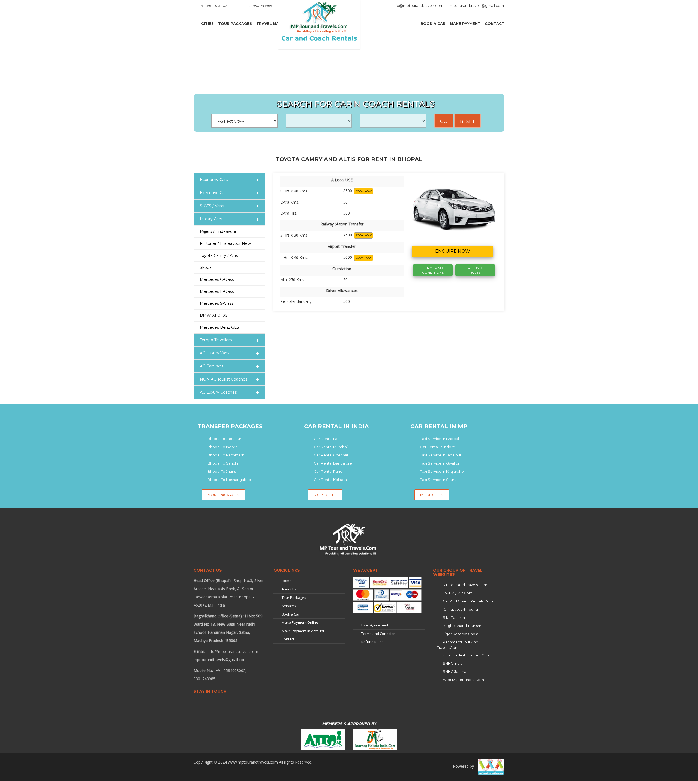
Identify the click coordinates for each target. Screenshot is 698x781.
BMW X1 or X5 (213, 315)
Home (286, 580)
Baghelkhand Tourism (462, 625)
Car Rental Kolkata (330, 479)
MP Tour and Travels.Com (465, 585)
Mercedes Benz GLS (219, 327)
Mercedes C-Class (217, 279)
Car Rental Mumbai (331, 447)
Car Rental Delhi (328, 438)
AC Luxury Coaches (218, 392)
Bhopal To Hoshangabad (229, 479)
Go (443, 121)
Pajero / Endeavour (218, 231)
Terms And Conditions (433, 270)
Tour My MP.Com (458, 593)
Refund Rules (475, 270)
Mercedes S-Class (216, 303)
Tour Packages (235, 23)
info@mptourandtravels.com (418, 5)
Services (289, 605)
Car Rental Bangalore (333, 463)
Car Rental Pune (328, 471)
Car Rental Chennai (331, 455)
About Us (289, 589)
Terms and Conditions (379, 633)
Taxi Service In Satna (438, 479)
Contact (494, 23)
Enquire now (452, 251)
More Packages (223, 495)
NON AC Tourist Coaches (223, 379)
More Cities (325, 495)
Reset (467, 121)
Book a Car (433, 23)
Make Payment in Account (303, 630)
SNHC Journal (455, 671)
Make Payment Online (300, 622)
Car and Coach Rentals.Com (468, 601)
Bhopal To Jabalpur (224, 438)
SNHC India (453, 663)
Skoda (206, 267)
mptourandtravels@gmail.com (477, 5)
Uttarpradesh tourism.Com (466, 655)
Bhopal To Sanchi (222, 463)
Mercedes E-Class (217, 291)
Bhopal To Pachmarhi (226, 455)
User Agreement (374, 625)
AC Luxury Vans (214, 353)
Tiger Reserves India (460, 634)
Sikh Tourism (454, 617)
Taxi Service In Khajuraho (442, 471)
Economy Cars (214, 179)
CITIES (207, 23)
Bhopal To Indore (222, 447)
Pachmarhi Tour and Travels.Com (457, 645)
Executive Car (213, 192)
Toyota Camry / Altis (219, 255)
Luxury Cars (211, 218)
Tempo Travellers (216, 339)
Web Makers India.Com (463, 679)
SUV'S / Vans (212, 205)
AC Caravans (211, 366)
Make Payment (465, 23)
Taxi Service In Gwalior (439, 463)
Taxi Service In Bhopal (439, 438)
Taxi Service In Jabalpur (440, 455)
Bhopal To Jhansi (222, 471)
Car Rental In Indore (437, 447)
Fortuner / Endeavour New (225, 243)
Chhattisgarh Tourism (462, 609)
